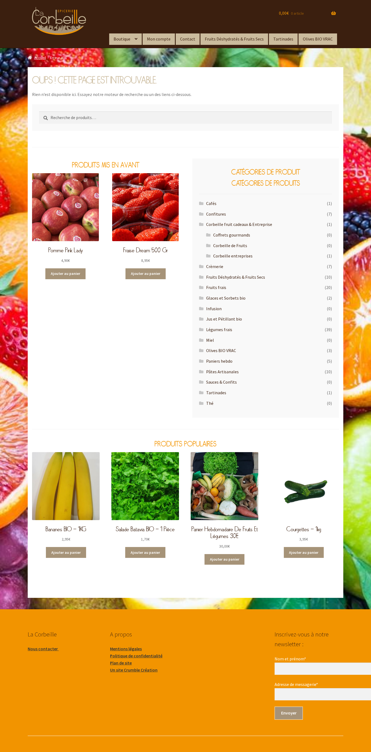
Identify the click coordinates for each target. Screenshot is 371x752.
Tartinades (283, 39)
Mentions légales (126, 648)
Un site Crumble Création (134, 670)
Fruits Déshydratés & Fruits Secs (234, 39)
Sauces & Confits (221, 382)
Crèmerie (214, 266)
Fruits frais (216, 287)
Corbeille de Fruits (230, 245)
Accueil (40, 57)
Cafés (211, 203)
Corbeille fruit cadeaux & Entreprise (239, 224)
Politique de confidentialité (136, 655)
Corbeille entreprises (233, 256)
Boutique (122, 39)
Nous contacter (43, 648)
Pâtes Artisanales (222, 371)
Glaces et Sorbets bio (226, 298)
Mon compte (159, 39)
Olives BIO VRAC (318, 39)
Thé (209, 403)
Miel (210, 340)
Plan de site (121, 663)
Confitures (216, 214)
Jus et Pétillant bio (224, 319)
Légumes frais (219, 329)
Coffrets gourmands (231, 235)
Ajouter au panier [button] (65, 273)
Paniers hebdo (219, 361)
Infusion (214, 308)
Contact (187, 39)
